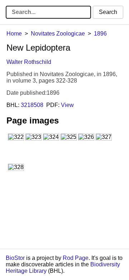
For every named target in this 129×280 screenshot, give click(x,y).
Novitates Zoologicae (58, 34)
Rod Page (76, 258)
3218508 (32, 105)
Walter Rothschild (28, 62)
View (67, 105)
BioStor (15, 258)
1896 (100, 34)
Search (108, 12)
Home (14, 34)
